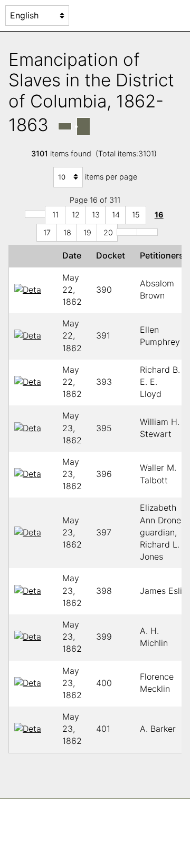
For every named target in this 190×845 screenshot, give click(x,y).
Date (74, 255)
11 (55, 214)
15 (136, 214)
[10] (35, 214)
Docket (112, 255)
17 (47, 232)
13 (96, 214)
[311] (147, 232)
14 (116, 214)
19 (87, 232)
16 (159, 214)
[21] (127, 232)
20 (108, 232)
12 (76, 214)
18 (67, 232)
